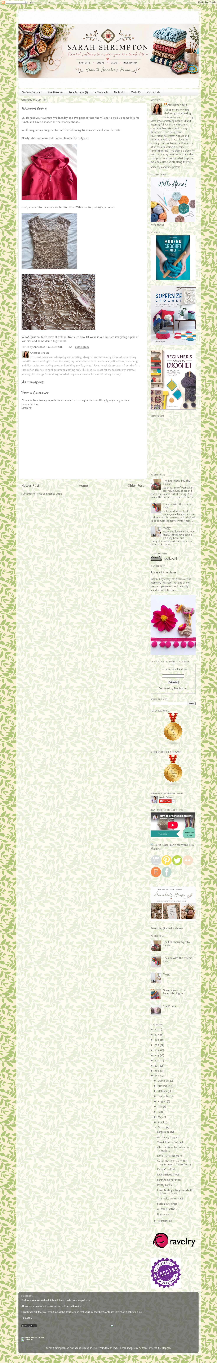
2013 (157, 1065)
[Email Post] (70, 347)
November (164, 1085)
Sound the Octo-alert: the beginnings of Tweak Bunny (174, 1162)
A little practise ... (167, 1209)
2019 (157, 1034)
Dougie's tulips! (166, 1169)
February (163, 1220)
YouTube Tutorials (32, 92)
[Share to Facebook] (84, 347)
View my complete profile (165, 167)
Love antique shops (168, 1174)
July (160, 1106)
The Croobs (169, 1006)
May (161, 1117)
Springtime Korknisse (169, 1179)
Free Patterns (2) (78, 92)
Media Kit (136, 92)
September (164, 1096)
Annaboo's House (177, 104)
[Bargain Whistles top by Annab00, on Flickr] (58, 268)
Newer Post (30, 485)
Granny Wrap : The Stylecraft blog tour (174, 992)
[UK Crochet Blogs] (173, 744)
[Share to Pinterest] (87, 347)
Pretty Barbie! (165, 1185)
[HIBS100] (27, 1339)
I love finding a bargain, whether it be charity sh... (176, 1192)
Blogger (166, 1348)
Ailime (142, 1348)
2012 (157, 1070)
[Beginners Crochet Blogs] (173, 785)
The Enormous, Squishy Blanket (176, 482)
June (161, 1111)
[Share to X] (82, 347)
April (161, 1122)
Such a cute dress (167, 1203)
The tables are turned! (170, 1198)
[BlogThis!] (79, 347)
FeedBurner (180, 688)
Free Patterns (55, 92)
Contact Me (153, 92)
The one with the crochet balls (177, 506)
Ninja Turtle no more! (169, 1155)
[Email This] (76, 347)
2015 (157, 1055)
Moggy (167, 528)
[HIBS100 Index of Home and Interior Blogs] (33, 1337)
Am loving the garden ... (171, 1137)
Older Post (135, 485)
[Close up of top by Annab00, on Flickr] (58, 328)
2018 (157, 1039)
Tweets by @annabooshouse (167, 928)
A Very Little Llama (163, 572)
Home (83, 485)
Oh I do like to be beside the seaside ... (173, 1149)
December (164, 1080)
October (163, 1091)
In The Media (101, 92)
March (162, 1127)
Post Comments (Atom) (50, 493)
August (162, 1101)
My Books (119, 92)
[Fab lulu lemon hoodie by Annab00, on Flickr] (58, 199)
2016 (157, 1050)
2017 (157, 1045)
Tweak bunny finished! (170, 1142)
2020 (158, 1029)
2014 (157, 1060)
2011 (157, 1076)
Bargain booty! (165, 1131)
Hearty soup (164, 1214)
